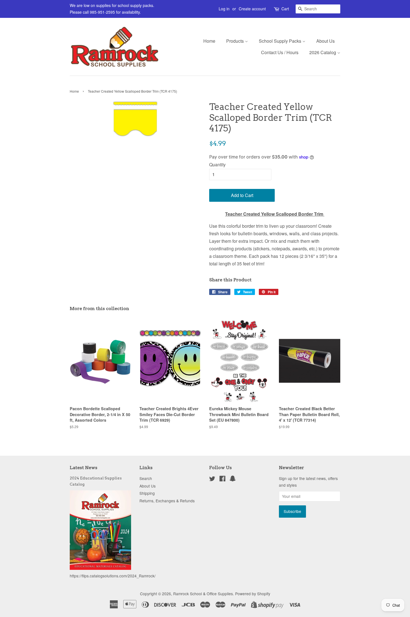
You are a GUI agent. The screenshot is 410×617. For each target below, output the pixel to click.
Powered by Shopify (252, 593)
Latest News (83, 467)
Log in (224, 8)
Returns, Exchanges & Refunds (167, 500)
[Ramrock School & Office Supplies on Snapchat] (233, 479)
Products (235, 41)
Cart (285, 8)
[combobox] (318, 8)
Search (145, 478)
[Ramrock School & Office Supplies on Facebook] (222, 479)
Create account (252, 8)
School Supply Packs (280, 41)
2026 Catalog (323, 52)
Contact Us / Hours (279, 52)
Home (209, 41)
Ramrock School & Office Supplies (203, 593)
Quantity (217, 164)
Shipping (147, 493)
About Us (325, 41)
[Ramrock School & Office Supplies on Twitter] (212, 479)
